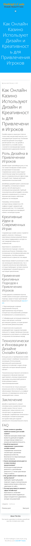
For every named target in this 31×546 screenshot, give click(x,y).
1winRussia (12, 504)
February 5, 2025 (13, 83)
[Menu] (15, 11)
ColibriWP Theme (20, 541)
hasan (5, 83)
